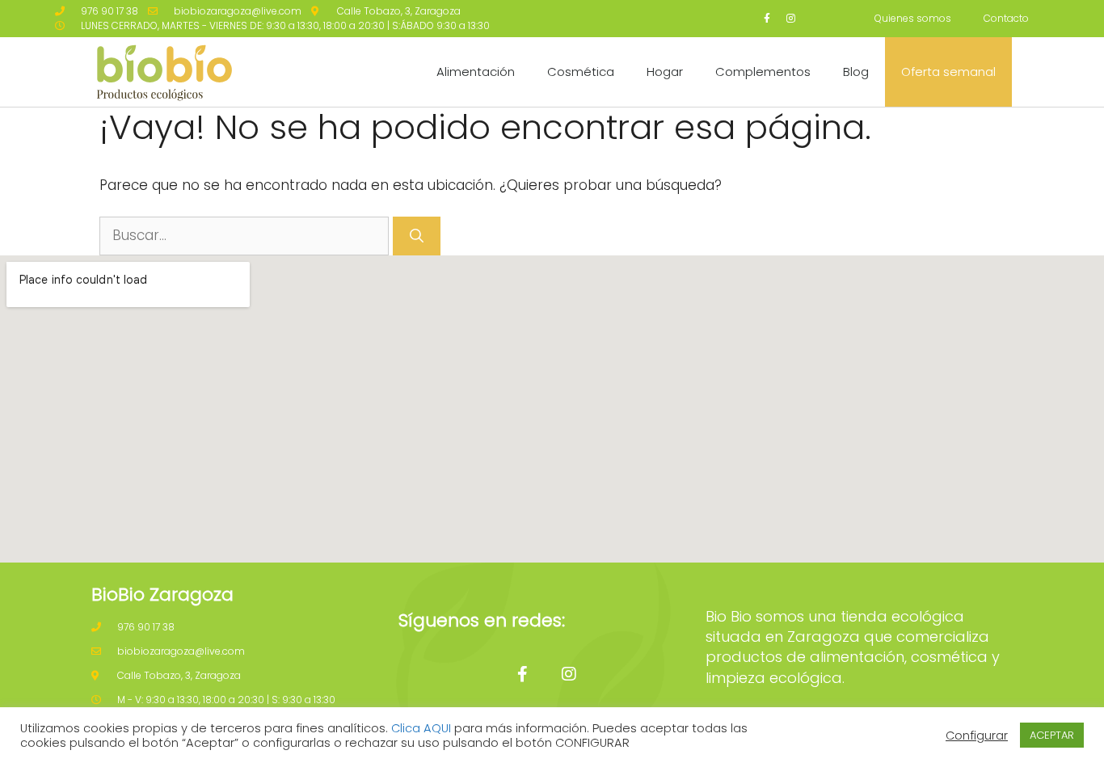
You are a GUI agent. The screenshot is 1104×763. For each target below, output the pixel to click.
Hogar (665, 71)
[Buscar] (416, 236)
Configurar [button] (977, 735)
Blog (856, 71)
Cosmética (580, 71)
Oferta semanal (948, 71)
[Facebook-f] (767, 19)
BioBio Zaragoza (162, 594)
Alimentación (475, 71)
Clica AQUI (421, 728)
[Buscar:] (246, 235)
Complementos (763, 71)
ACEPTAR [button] (1052, 735)
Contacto (1006, 18)
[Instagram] (791, 19)
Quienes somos (912, 18)
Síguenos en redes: (481, 620)
